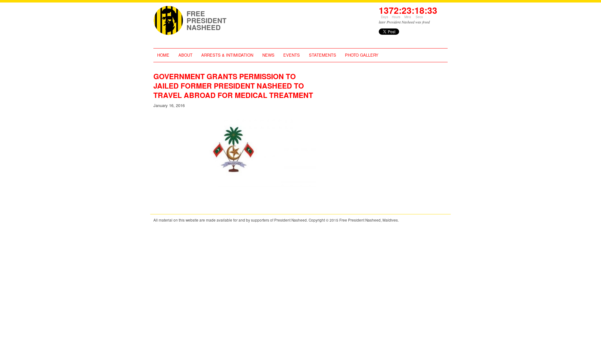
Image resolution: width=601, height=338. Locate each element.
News (268, 55)
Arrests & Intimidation (227, 55)
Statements (322, 55)
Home (163, 55)
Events (291, 55)
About (185, 55)
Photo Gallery (361, 55)
